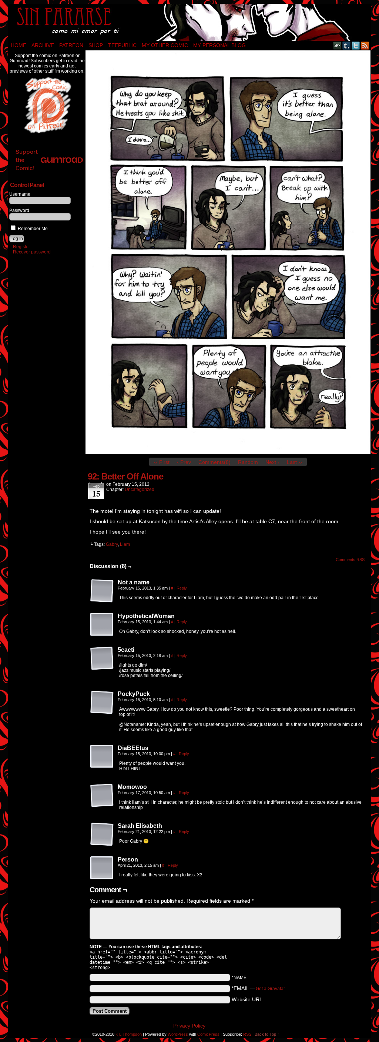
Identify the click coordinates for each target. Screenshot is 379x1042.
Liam (125, 544)
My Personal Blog (219, 45)
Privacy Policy (189, 1026)
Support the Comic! (27, 160)
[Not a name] (102, 591)
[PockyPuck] (102, 702)
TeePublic (122, 45)
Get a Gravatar (270, 988)
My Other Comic (165, 45)
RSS (365, 45)
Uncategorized (139, 489)
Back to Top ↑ (267, 1034)
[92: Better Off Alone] (227, 452)
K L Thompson (128, 1034)
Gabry (112, 544)
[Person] (102, 868)
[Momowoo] (102, 795)
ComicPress (208, 1034)
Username (19, 194)
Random (248, 462)
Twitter (355, 45)
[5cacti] (102, 658)
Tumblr (346, 45)
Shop (95, 45)
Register (21, 246)
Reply (182, 588)
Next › (272, 462)
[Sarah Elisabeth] (102, 834)
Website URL (247, 999)
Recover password (32, 252)
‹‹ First (162, 462)
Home (18, 45)
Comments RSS (350, 559)
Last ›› (294, 462)
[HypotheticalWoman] (102, 625)
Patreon (71, 45)
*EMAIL (258, 988)
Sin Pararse (189, 22)
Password (19, 210)
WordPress (178, 1034)
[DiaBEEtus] (102, 757)
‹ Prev (184, 462)
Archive (42, 45)
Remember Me (32, 228)
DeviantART (337, 45)
